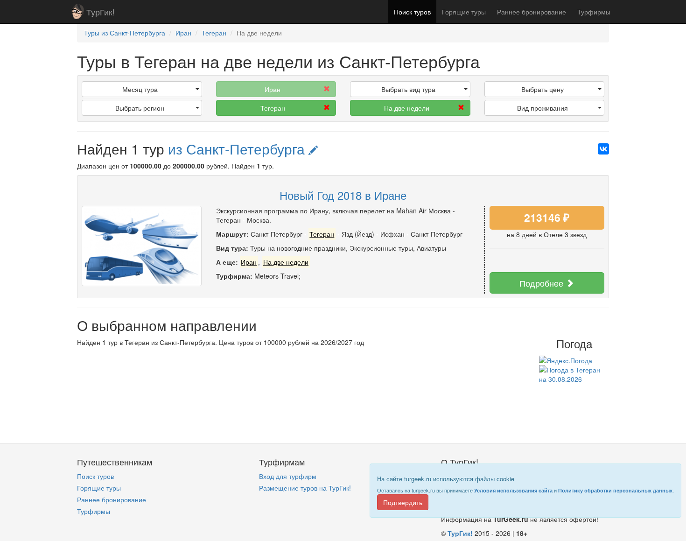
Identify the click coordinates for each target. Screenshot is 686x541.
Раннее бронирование (531, 11)
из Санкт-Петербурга (238, 149)
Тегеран (272, 107)
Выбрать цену (542, 89)
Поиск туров (412, 11)
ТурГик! (100, 12)
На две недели (406, 107)
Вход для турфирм (287, 476)
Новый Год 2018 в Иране (343, 195)
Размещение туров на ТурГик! (305, 487)
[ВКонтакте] (603, 149)
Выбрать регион (139, 107)
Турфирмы (593, 11)
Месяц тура (140, 89)
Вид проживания (542, 107)
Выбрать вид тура (408, 89)
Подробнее (542, 283)
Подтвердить (402, 502)
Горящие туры (464, 11)
